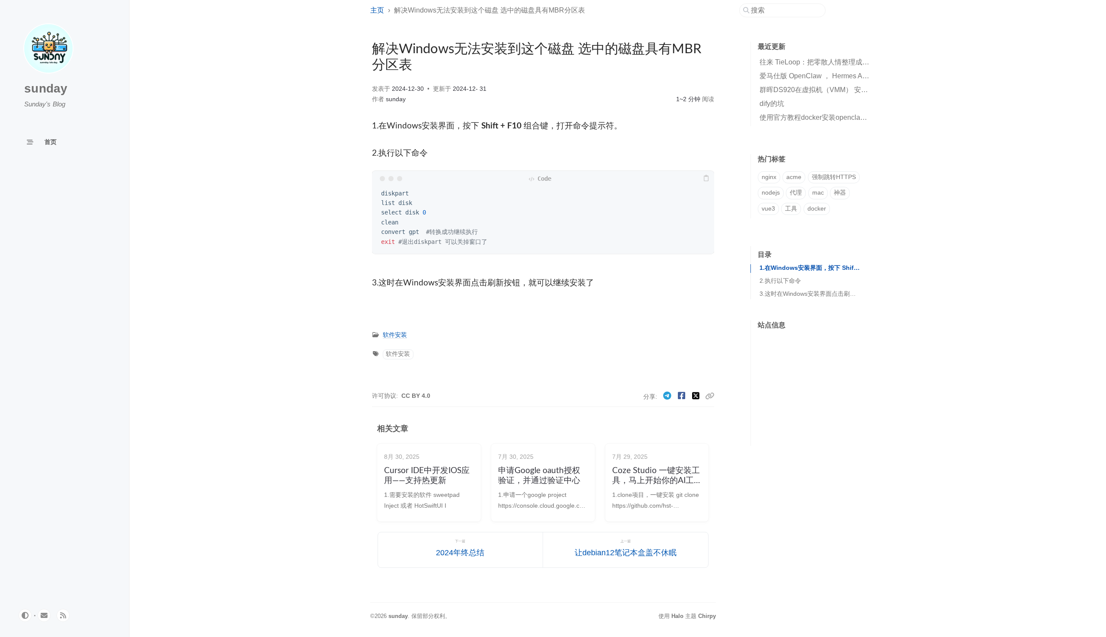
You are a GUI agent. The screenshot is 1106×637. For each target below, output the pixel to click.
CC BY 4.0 (415, 396)
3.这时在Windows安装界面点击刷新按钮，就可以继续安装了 (810, 294)
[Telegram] (668, 395)
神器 (840, 192)
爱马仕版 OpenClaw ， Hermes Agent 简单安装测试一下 (846, 76)
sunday (46, 88)
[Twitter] (697, 395)
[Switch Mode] (25, 615)
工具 (791, 208)
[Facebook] (683, 395)
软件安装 (395, 335)
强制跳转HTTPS (834, 177)
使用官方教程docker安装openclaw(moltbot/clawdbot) (841, 117)
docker (816, 208)
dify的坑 (772, 103)
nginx (769, 177)
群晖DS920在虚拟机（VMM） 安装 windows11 (832, 89)
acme (793, 177)
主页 (377, 10)
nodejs (771, 192)
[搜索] (785, 10)
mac (818, 192)
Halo (677, 616)
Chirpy (707, 616)
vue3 (768, 208)
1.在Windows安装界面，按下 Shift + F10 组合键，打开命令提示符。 (810, 268)
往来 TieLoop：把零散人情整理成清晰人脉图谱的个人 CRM (851, 62)
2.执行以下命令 (780, 281)
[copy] (706, 178)
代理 (796, 192)
